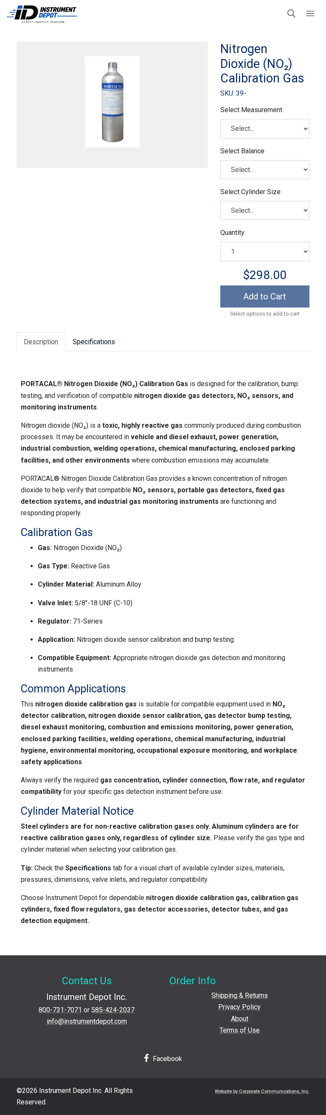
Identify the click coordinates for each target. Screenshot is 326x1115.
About (239, 1019)
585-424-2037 (113, 1010)
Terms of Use (239, 1030)
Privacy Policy (239, 1007)
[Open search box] (292, 14)
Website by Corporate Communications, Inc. (262, 1091)
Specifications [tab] (94, 342)
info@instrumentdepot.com (87, 1021)
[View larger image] (112, 101)
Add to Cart (264, 296)
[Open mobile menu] (310, 14)
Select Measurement (251, 110)
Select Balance (242, 151)
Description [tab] (41, 342)
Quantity (232, 233)
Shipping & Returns (239, 995)
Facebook (166, 1059)
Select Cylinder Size (250, 192)
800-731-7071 (60, 1010)
